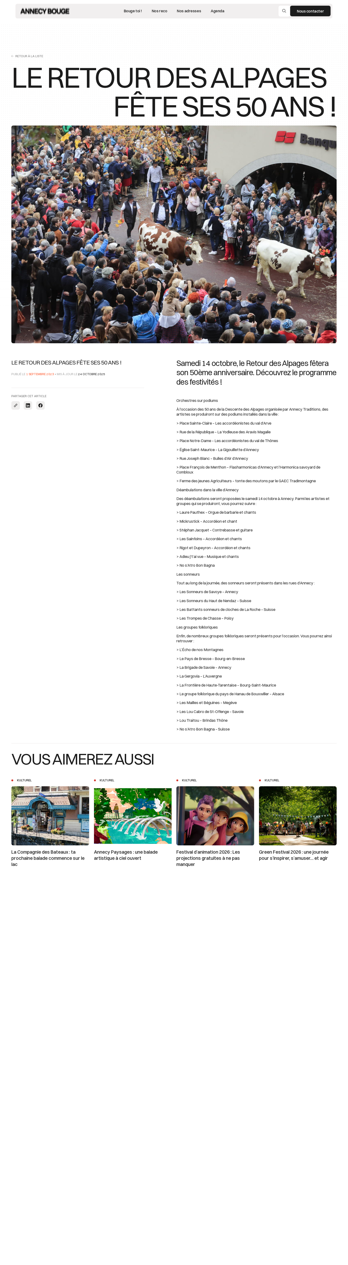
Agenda (217, 11)
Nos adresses (189, 11)
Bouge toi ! (133, 11)
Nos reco (159, 11)
